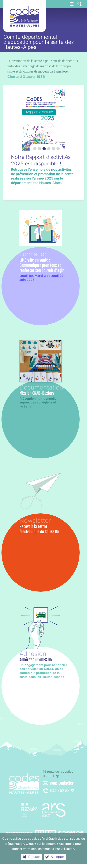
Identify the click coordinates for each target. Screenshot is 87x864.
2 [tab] (39, 146)
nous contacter (61, 783)
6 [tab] (57, 146)
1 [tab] (34, 146)
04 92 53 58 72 (62, 790)
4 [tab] (48, 146)
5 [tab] (52, 146)
